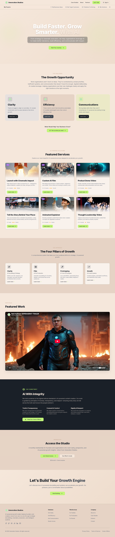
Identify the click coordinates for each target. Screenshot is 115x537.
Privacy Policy (85, 531)
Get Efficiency (51, 515)
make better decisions (40, 41)
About (81, 2)
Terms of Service (95, 531)
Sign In (106, 2)
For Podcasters (73, 515)
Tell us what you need (57, 130)
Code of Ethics (106, 531)
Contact (93, 521)
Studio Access (51, 521)
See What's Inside (67, 456)
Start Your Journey (56, 47)
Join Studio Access (48, 456)
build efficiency (55, 41)
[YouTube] (11, 523)
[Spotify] (14, 523)
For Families (72, 512)
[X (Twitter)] (9, 523)
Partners (87, 2)
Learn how (12, 116)
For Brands (72, 518)
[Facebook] (6, 523)
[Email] (20, 523)
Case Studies (74, 2)
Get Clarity (50, 512)
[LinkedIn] (17, 523)
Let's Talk (96, 2)
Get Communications (53, 518)
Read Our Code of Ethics (34, 419)
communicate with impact (74, 41)
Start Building (56, 493)
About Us (93, 512)
